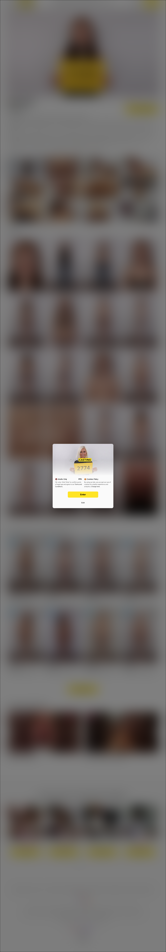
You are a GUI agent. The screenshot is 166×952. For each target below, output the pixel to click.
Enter (83, 494)
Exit (83, 503)
